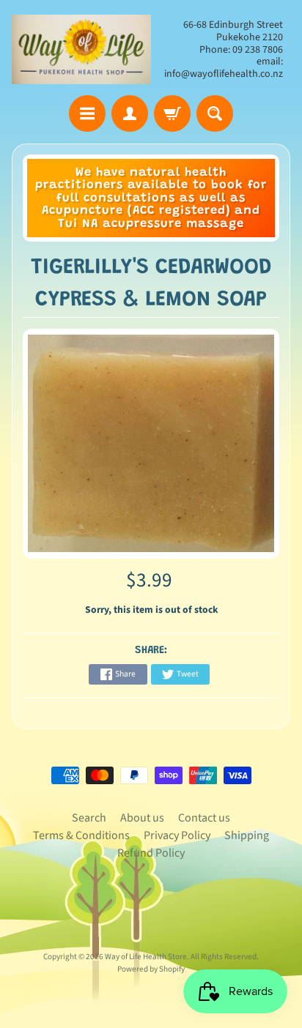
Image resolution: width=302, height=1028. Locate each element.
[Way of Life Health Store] (81, 49)
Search (89, 818)
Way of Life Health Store (146, 956)
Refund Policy (151, 853)
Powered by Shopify (151, 969)
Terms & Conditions (81, 835)
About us (142, 818)
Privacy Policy (177, 835)
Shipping (246, 835)
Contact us (204, 818)
